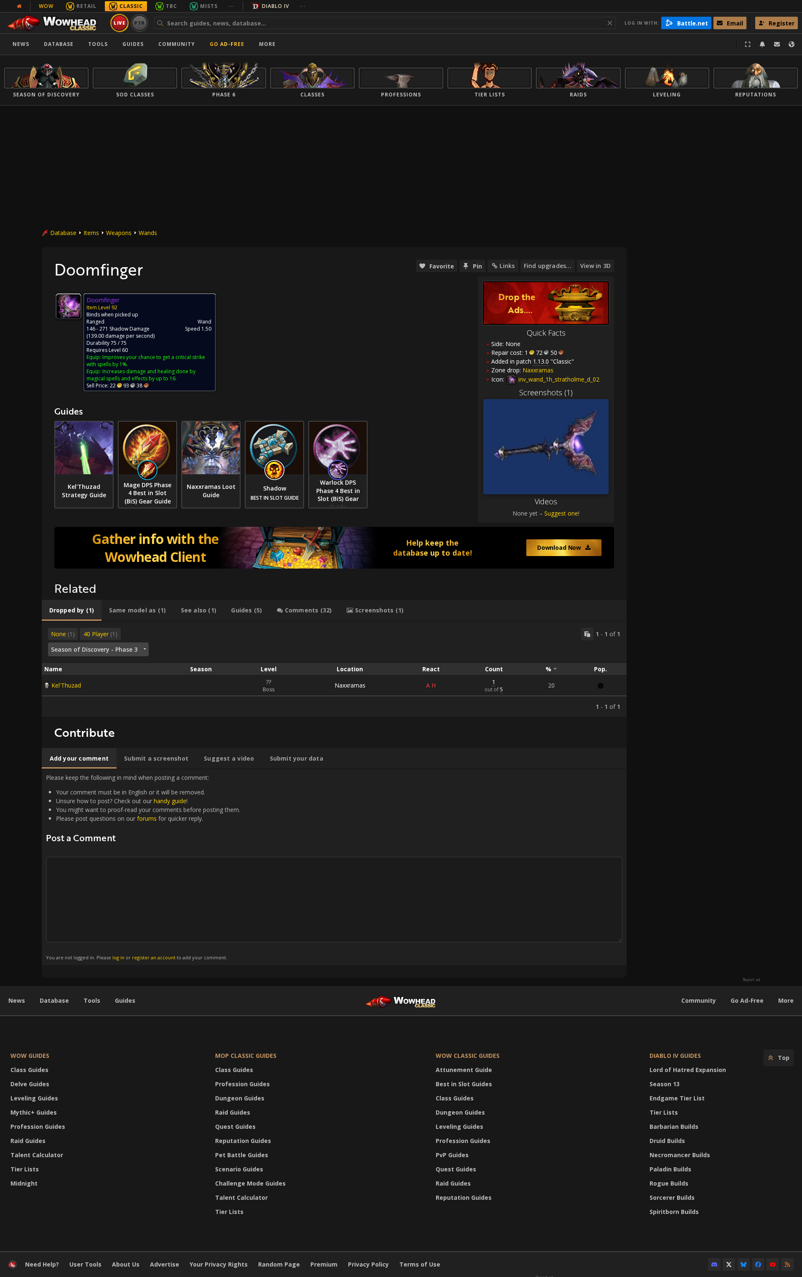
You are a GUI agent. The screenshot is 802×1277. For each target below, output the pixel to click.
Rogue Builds (669, 1183)
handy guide (170, 801)
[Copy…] (587, 634)
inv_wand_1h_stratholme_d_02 (558, 379)
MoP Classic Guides (246, 1056)
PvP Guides (452, 1155)
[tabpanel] (334, 669)
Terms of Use (419, 1264)
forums (147, 818)
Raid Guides (28, 1141)
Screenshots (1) (546, 392)
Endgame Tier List (677, 1098)
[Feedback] (777, 44)
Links (507, 266)
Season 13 (665, 1084)
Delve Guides (29, 1084)
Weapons (119, 233)
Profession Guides (37, 1126)
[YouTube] (772, 1264)
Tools (92, 1000)
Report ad (751, 980)
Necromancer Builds (680, 1155)
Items (91, 233)
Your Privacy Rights (219, 1264)
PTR (139, 23)
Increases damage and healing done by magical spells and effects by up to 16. (140, 375)
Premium (324, 1264)
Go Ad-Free (227, 44)
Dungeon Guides (239, 1098)
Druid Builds (667, 1141)
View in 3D (595, 266)
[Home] (55, 23)
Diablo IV (275, 6)
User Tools (85, 1264)
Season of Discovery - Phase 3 (94, 649)
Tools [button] (98, 44)
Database (59, 44)
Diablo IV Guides (675, 1056)
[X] (729, 1264)
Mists (209, 6)
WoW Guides (29, 1056)
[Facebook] (758, 1264)
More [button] (267, 44)
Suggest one (561, 513)
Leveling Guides (34, 1098)
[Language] (791, 44)
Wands (148, 233)
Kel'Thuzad (66, 685)
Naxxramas (350, 685)
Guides (133, 44)
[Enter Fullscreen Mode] (747, 44)
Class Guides (29, 1070)
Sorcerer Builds (672, 1197)
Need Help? (42, 1264)
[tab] (72, 610)
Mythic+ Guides (33, 1112)
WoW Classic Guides (468, 1056)
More (786, 1000)
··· (231, 6)
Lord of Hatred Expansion (688, 1070)
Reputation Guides (243, 1141)
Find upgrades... (547, 266)
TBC (171, 6)
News (21, 44)
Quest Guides (235, 1126)
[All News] (19, 6)
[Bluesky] (743, 1264)
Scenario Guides (239, 1169)
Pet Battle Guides (241, 1155)
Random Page (279, 1264)
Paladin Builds (670, 1169)
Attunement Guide (464, 1070)
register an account (153, 957)
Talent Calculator (36, 1155)
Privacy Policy (368, 1264)
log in (118, 957)
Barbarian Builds (674, 1126)
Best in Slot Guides (464, 1084)
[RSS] (787, 1264)
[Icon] (68, 306)
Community (176, 44)
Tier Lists (24, 1169)
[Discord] (714, 1264)
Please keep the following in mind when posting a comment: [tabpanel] (143, 867)
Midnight (24, 1183)
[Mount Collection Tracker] (334, 548)
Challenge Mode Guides (250, 1183)
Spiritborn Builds (674, 1212)
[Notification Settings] (762, 44)
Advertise (164, 1264)
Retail (86, 6)
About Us (126, 1264)
